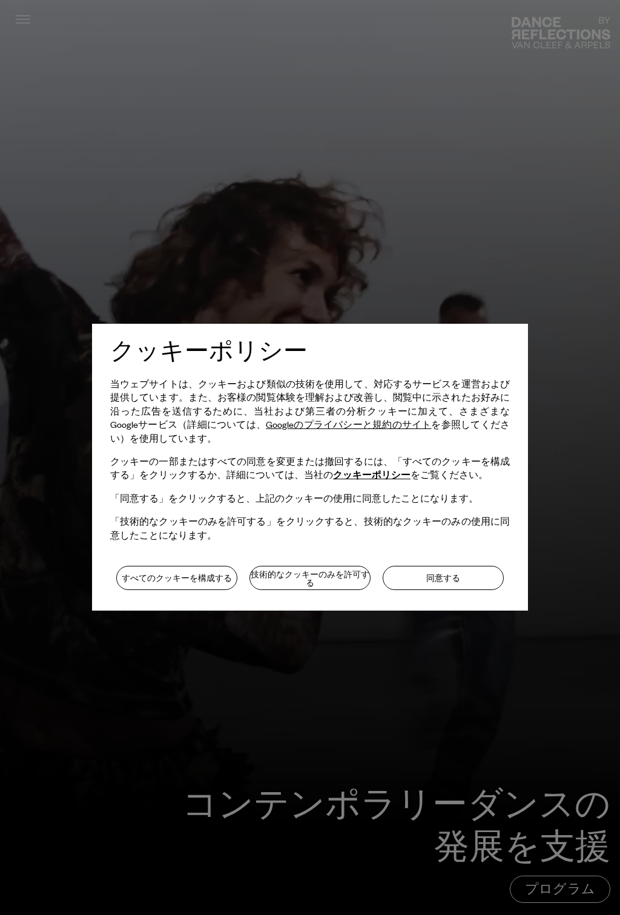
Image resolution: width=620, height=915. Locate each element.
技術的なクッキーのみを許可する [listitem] (310, 578)
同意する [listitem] (443, 578)
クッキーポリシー (372, 474)
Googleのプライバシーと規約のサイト (348, 424)
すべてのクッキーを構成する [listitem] (177, 578)
